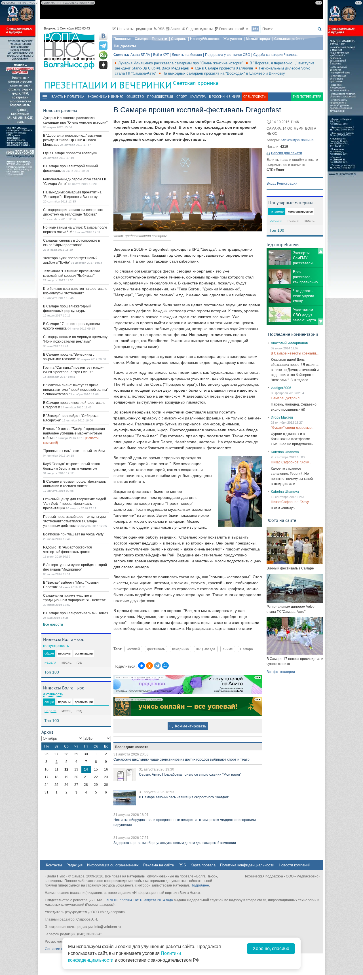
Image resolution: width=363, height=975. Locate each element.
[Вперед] (320, 321)
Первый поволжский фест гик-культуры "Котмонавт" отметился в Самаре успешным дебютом (74, 521)
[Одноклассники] (149, 665)
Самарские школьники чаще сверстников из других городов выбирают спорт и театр (181, 759)
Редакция (74, 865)
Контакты (54, 865)
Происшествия (160, 96)
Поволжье (122, 39)
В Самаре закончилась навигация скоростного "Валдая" (184, 797)
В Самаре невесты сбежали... (294, 353)
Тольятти (159, 39)
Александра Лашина (297, 140)
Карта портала (203, 865)
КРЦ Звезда (205, 649)
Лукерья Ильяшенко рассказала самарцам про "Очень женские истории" (181, 63)
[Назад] (320, 251)
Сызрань (178, 39)
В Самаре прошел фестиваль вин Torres (75, 613)
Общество (135, 96)
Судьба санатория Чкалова (275, 55)
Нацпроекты (125, 46)
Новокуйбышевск (205, 39)
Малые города (258, 39)
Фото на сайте (282, 520)
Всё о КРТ (161, 55)
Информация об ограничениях (113, 865)
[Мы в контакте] (103, 36)
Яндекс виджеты (199, 29)
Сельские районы (289, 39)
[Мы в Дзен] (103, 65)
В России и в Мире (224, 96)
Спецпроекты (254, 96)
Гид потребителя (307, 96)
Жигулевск (232, 39)
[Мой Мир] (165, 665)
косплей (133, 649)
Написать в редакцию (134, 29)
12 (66, 769)
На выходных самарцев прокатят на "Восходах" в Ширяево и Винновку (223, 73)
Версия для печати (286, 153)
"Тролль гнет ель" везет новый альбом (74, 451)
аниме (228, 649)
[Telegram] (157, 665)
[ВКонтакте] (141, 665)
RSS (160, 29)
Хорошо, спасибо (271, 948)
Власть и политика (67, 96)
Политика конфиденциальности (247, 865)
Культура (198, 96)
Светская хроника (196, 83)
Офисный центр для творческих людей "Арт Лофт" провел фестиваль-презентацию (74, 503)
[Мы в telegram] (103, 45)
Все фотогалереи (281, 672)
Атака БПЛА (140, 55)
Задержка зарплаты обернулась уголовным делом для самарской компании (174, 843)
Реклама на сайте (233, 29)
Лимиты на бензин (187, 55)
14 (86, 769)
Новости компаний (294, 865)
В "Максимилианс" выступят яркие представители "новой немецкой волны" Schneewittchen (75, 389)
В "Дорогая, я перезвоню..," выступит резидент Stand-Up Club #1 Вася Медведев (73, 140)
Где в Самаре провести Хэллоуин (224, 68)
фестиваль (156, 649)
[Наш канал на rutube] (103, 55)
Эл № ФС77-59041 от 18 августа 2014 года (138, 900)
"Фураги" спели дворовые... (292, 428)
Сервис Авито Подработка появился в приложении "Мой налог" (190, 774)
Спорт (181, 96)
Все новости (53, 624)
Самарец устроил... (286, 398)
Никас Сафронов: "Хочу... (291, 462)
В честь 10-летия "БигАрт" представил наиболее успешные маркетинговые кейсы (74, 433)
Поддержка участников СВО (227, 55)
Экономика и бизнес (105, 96)
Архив (175, 29)
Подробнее (200, 885)
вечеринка (180, 649)
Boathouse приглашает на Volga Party (73, 534)
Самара (141, 39)
